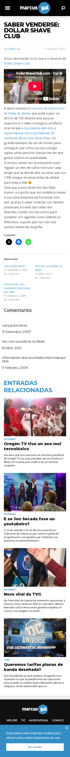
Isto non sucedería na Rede (23, 341)
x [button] (67, 727)
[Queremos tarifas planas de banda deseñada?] (35, 637)
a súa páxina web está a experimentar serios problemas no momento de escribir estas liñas (30, 133)
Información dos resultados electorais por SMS (17, 288)
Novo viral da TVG (22, 594)
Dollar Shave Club (17, 63)
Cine (7, 660)
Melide (12, 720)
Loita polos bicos (14, 266)
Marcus (14, 49)
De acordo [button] (35, 747)
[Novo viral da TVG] (35, 567)
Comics (57, 720)
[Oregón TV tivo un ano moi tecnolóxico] (35, 417)
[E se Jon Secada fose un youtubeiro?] (35, 492)
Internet (10, 439)
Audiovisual (39, 720)
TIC (23, 720)
